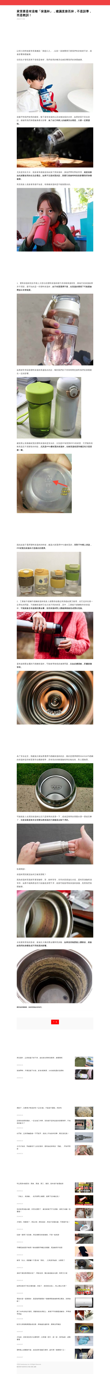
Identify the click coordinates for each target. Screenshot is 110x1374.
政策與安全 (25, 1366)
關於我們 (19, 1366)
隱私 (32, 1366)
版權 (35, 1366)
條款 (29, 1366)
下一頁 (55, 1022)
